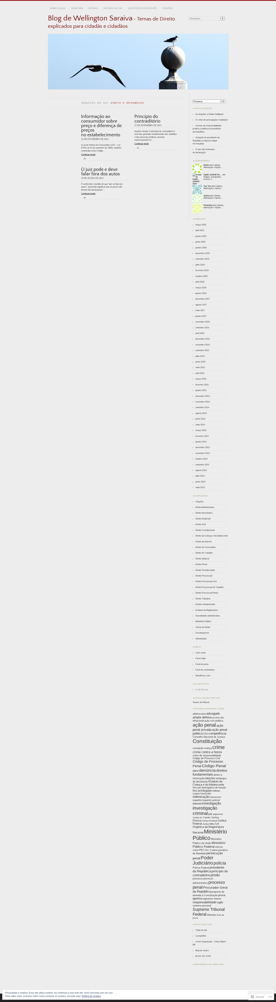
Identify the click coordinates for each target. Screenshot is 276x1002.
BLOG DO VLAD (203, 956)
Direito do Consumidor (205, 547)
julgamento (218, 814)
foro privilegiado (202, 790)
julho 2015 (200, 356)
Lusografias (200, 936)
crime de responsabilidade (207, 755)
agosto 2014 (201, 413)
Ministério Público (203, 621)
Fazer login (200, 658)
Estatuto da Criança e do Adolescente (208, 783)
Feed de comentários (205, 670)
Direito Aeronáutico (204, 513)
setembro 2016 (202, 327)
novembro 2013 (202, 453)
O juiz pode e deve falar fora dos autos (100, 171)
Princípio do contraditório (147, 119)
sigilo (220, 902)
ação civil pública (213, 720)
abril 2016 (199, 333)
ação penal (204, 725)
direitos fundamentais (210, 772)
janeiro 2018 (201, 293)
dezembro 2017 (202, 299)
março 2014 (200, 430)
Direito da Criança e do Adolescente (211, 536)
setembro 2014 (202, 407)
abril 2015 (199, 373)
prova (221, 895)
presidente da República (208, 869)
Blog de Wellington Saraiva (90, 18)
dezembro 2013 (202, 447)
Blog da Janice (202, 950)
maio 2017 (200, 310)
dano (196, 770)
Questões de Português (142, 8)
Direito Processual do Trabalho (209, 587)
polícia (219, 863)
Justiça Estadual (209, 821)
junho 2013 (200, 482)
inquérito (197, 800)
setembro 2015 (202, 350)
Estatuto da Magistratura (206, 610)
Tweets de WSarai (201, 702)
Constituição (207, 741)
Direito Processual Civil (205, 581)
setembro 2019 (202, 259)
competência (217, 733)
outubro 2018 (201, 276)
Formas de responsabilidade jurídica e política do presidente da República (207, 128)
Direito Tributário (202, 598)
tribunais (211, 914)
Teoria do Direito (202, 627)
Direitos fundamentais (205, 604)
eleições (210, 778)
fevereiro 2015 (202, 384)
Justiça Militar (208, 824)
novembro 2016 (202, 322)
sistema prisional (202, 905)
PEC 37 (208, 850)
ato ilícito (216, 717)
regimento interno (211, 898)
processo (198, 878)
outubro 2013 (201, 459)
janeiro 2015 (201, 390)
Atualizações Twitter (207, 698)
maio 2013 (200, 487)
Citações (167, 8)
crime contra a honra (207, 752)
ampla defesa (202, 717)
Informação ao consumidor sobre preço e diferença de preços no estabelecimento (101, 125)
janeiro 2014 (201, 442)
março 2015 (200, 379)
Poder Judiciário (203, 860)
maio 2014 (200, 424)
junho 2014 (200, 419)
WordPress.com (202, 675)
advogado (213, 713)
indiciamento (215, 797)
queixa (197, 898)
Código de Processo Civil (206, 758)
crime (218, 747)
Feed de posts (202, 664)
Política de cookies (91, 996)
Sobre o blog (58, 8)
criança (208, 748)
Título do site (201, 930)
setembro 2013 (202, 464)
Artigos (93, 8)
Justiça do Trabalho (202, 817)
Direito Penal (201, 564)
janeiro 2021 (201, 236)
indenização (201, 797)
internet (197, 803)
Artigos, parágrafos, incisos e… (213, 178)
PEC (201, 850)
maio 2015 (200, 367)
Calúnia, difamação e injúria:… (213, 166)
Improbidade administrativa (207, 616)
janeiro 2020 (201, 247)
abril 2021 (199, 230)
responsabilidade (204, 902)
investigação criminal (205, 810)
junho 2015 (200, 362)
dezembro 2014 (202, 396)
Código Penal (214, 766)
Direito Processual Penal (206, 593)
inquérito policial (211, 800)
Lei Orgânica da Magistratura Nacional (208, 828)
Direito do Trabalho (204, 553)
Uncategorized (202, 633)
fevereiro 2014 (202, 436)
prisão (215, 875)
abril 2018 (199, 282)
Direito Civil (200, 524)
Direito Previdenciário (205, 570)
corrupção (198, 748)
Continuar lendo (88, 156)
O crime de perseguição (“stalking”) (211, 120)
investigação (211, 803)
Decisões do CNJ (112, 8)
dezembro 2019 (202, 253)
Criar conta (200, 653)
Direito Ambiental (202, 519)
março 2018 (200, 287)
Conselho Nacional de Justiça (209, 736)
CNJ (205, 733)
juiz (210, 813)
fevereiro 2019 (202, 270)
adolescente (199, 713)
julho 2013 (200, 476)
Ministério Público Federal (209, 844)
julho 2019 (200, 265)
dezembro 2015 (202, 339)
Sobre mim (77, 8)
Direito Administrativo (204, 507)
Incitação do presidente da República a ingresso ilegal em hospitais (206, 140)
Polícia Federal (201, 867)
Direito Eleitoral (202, 559)
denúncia (207, 770)
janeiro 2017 (201, 316)
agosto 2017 (201, 305)
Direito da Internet (203, 541)
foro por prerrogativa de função (209, 787)
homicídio (206, 793)
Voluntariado (201, 638)
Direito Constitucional (205, 530)
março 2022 (200, 225)
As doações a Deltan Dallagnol (209, 114)
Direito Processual (203, 576)
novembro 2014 (202, 402)
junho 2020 (200, 242)
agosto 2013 (201, 470)
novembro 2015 (202, 345)
